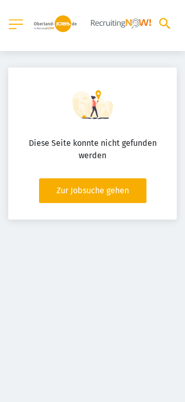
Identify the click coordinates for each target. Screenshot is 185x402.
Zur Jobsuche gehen (93, 190)
